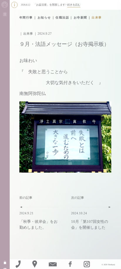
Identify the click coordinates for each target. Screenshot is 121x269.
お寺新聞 (80, 17)
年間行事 (26, 17)
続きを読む (73, 4)
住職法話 (62, 17)
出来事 (97, 17)
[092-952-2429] (18, 264)
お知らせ (44, 17)
